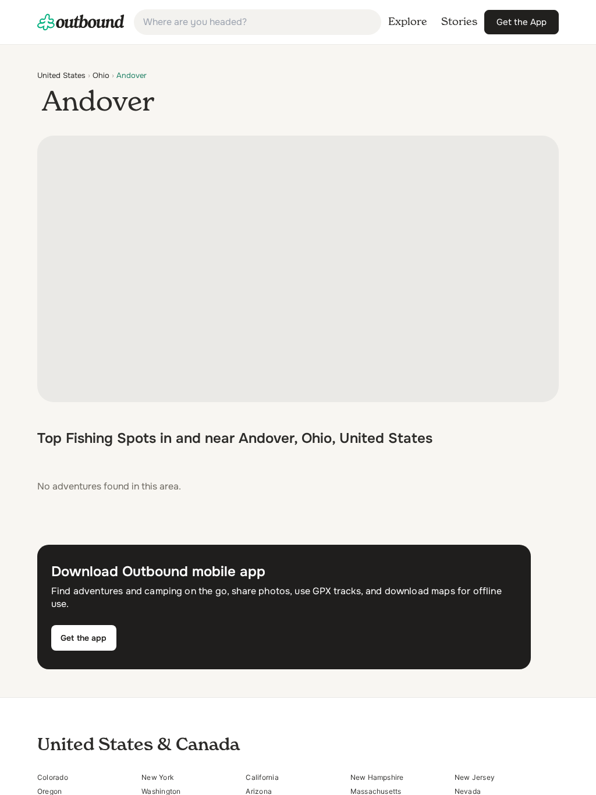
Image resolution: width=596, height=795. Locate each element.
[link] (81, 22)
